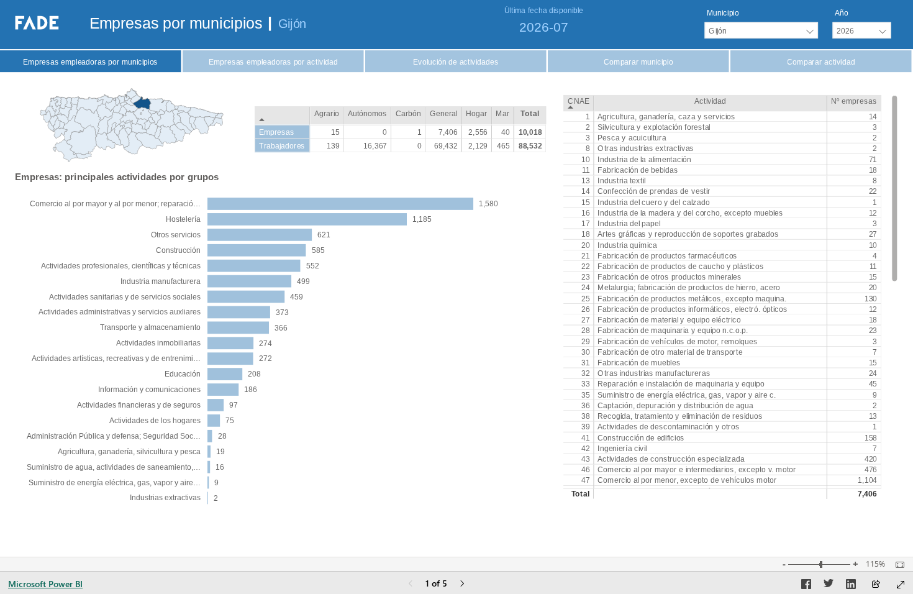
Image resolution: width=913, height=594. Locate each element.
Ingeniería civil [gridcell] (622, 448)
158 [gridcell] (870, 437)
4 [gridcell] (875, 255)
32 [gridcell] (585, 373)
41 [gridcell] (585, 437)
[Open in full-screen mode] (901, 584)
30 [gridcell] (585, 352)
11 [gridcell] (586, 170)
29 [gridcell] (585, 341)
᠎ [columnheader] (283, 115)
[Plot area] (132, 125)
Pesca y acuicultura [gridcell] (631, 138)
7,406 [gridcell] (867, 494)
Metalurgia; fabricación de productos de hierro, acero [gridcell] (688, 287)
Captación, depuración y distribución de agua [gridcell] (675, 405)
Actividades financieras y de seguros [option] (139, 405)
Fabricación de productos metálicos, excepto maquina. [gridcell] (691, 298)
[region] (456, 257)
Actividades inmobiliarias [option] (158, 343)
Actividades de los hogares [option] (155, 420)
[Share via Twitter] (829, 586)
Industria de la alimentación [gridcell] (644, 159)
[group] (761, 23)
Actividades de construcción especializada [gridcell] (671, 459)
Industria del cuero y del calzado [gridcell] (653, 202)
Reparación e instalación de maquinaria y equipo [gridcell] (681, 384)
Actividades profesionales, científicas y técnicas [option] (121, 266)
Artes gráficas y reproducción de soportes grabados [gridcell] (688, 234)
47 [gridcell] (585, 480)
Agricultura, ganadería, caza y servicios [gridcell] (666, 116)
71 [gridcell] (872, 159)
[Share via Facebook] (806, 586)
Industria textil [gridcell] (621, 180)
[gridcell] (710, 493)
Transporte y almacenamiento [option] (150, 327)
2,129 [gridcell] (478, 145)
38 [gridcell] (585, 416)
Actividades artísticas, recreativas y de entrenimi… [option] (116, 358)
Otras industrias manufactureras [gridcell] (653, 373)
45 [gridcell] (872, 384)
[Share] (876, 585)
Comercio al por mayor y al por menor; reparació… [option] (115, 203)
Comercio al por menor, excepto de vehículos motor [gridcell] (686, 480)
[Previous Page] (410, 584)
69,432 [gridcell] (446, 145)
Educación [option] (183, 374)
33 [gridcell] (585, 384)
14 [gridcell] (872, 116)
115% (875, 564)
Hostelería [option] (183, 219)
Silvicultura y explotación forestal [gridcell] (653, 127)
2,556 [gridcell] (478, 131)
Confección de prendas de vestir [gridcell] (653, 191)
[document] (180, 25)
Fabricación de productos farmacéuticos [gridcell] (667, 255)
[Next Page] (462, 584)
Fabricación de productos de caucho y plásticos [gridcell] (680, 266)
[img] (456, 24)
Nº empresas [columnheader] (854, 100)
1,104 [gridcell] (867, 480)
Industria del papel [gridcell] (628, 223)
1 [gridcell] (587, 116)
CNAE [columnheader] (578, 100)
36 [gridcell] (585, 405)
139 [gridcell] (333, 145)
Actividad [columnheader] (710, 100)
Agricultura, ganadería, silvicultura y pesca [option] (129, 451)
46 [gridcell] (585, 469)
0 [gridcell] (385, 131)
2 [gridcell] (587, 127)
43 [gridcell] (585, 459)
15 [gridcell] (585, 202)
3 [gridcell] (875, 127)
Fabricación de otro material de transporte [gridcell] (669, 352)
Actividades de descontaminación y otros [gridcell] (668, 427)
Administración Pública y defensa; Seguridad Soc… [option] (114, 436)
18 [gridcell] (872, 170)
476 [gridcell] (870, 469)
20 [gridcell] (585, 244)
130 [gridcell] (870, 298)
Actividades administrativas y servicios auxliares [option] (120, 312)
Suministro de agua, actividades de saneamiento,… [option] (114, 467)
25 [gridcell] (585, 298)
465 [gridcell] (503, 145)
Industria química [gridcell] (626, 244)
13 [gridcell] (585, 180)
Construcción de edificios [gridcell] (640, 437)
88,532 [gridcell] (530, 145)
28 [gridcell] (585, 330)
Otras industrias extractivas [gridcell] (645, 148)
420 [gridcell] (870, 459)
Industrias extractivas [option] (165, 497)
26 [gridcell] (585, 309)
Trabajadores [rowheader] (282, 145)
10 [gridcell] (585, 159)
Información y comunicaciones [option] (149, 389)
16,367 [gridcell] (375, 145)
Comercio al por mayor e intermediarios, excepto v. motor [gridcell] (696, 469)
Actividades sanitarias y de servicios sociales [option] (125, 297)
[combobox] (761, 30)
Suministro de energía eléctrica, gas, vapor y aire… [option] (115, 482)
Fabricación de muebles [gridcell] (638, 363)
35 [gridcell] (585, 394)
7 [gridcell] (875, 352)
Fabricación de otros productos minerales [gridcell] (669, 277)
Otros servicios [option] (176, 235)
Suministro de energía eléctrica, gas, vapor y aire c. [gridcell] (686, 394)
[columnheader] (326, 115)
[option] (340, 204)
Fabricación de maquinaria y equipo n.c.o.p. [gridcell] (672, 330)
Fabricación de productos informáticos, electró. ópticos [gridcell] (692, 309)
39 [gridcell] (585, 427)
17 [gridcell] (585, 223)
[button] (90, 61)
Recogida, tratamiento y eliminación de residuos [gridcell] (679, 416)
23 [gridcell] (585, 277)
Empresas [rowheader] (276, 131)
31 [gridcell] (585, 363)
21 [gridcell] (585, 255)
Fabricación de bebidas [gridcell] (637, 170)
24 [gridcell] (585, 287)
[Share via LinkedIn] (851, 586)
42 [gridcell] (585, 448)
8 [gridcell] (587, 148)
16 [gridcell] (585, 213)
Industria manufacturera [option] (160, 281)
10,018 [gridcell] (530, 131)
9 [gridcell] (875, 394)
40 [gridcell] (505, 131)
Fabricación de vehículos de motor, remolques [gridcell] (677, 341)
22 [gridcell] (872, 191)
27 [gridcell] (872, 234)
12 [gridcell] (872, 213)
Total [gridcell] (580, 494)
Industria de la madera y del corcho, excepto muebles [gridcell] (690, 213)
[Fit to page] (897, 565)
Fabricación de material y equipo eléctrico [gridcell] (669, 320)
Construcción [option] (178, 250)
